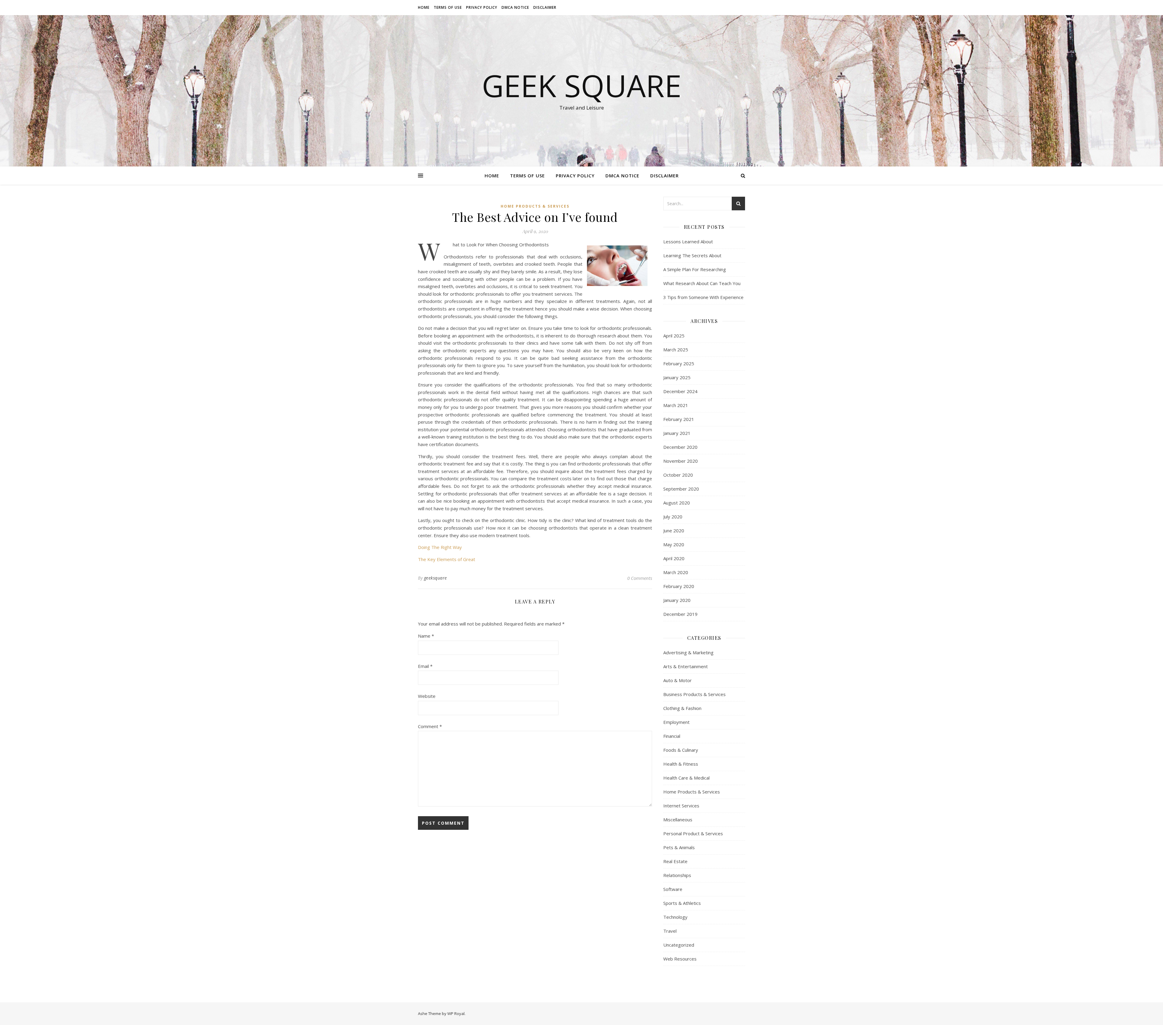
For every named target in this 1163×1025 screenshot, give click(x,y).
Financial (671, 736)
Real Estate (675, 861)
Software (672, 889)
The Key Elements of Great (446, 559)
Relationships (677, 875)
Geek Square (581, 85)
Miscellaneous (677, 819)
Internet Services (681, 806)
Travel (670, 931)
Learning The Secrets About (692, 255)
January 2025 (677, 377)
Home (423, 7)
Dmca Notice (515, 7)
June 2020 (673, 530)
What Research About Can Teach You (702, 283)
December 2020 (680, 447)
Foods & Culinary (680, 750)
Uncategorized (678, 945)
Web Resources (680, 959)
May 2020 (673, 544)
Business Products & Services (694, 694)
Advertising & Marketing (688, 652)
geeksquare (435, 578)
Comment (430, 726)
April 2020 (673, 558)
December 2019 (680, 614)
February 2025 (678, 363)
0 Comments (639, 578)
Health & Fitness (680, 764)
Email (425, 666)
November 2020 (680, 461)
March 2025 (675, 350)
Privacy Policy (481, 7)
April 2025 (673, 336)
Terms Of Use (448, 7)
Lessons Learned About (688, 241)
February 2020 (678, 586)
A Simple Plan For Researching (694, 269)
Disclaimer (544, 7)
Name (426, 636)
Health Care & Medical (686, 778)
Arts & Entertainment (685, 666)
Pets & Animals (679, 847)
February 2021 (678, 419)
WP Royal (456, 1013)
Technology (675, 917)
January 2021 (677, 433)
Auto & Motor (677, 680)
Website (427, 696)
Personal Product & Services (693, 833)
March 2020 (675, 572)
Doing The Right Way (440, 547)
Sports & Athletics (682, 903)
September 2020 (681, 489)
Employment (676, 722)
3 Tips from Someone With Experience (703, 297)
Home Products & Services (535, 206)
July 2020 (672, 517)
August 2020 (676, 503)
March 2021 (675, 405)
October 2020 (678, 475)
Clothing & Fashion (682, 708)
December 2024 (680, 391)
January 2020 (677, 600)
